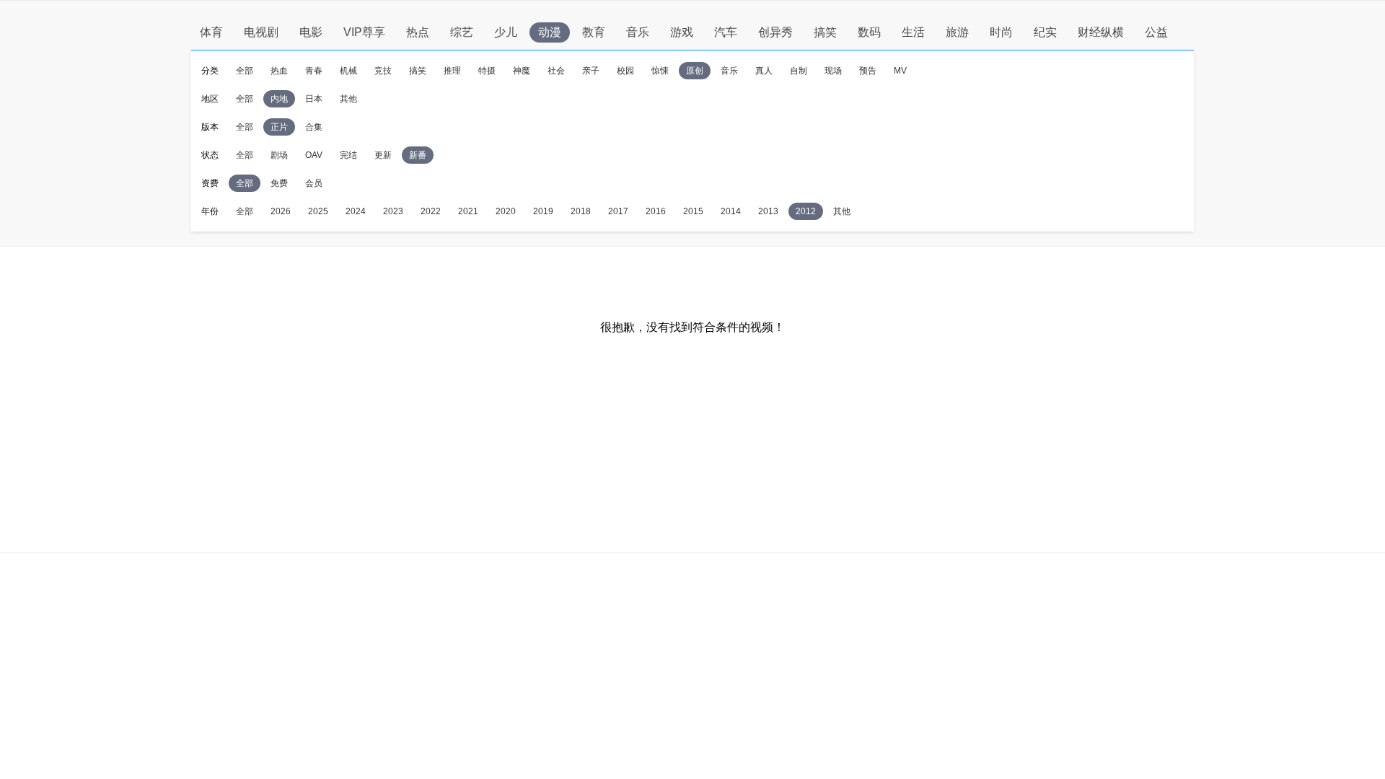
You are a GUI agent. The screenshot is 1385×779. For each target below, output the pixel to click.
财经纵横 (1101, 32)
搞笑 (825, 32)
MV (900, 71)
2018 (581, 211)
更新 (383, 155)
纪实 (1045, 32)
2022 (431, 211)
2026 (281, 211)
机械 (348, 71)
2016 (656, 211)
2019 (543, 211)
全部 (244, 71)
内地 (279, 99)
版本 (210, 127)
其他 (348, 99)
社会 (556, 71)
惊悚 (660, 71)
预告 (867, 71)
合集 (313, 127)
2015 (693, 211)
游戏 (681, 32)
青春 (313, 71)
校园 (625, 71)
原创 (694, 71)
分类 (210, 71)
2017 (618, 211)
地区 (210, 99)
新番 (417, 155)
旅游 (957, 32)
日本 (313, 99)
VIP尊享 (364, 32)
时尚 (1001, 32)
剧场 (279, 155)
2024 (356, 211)
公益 (1156, 32)
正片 (279, 127)
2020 (506, 211)
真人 (764, 71)
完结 (348, 155)
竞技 (383, 71)
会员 (313, 183)
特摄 (487, 71)
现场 (833, 71)
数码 (869, 32)
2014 (731, 211)
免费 (279, 183)
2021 (468, 211)
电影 (310, 32)
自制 (798, 71)
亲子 (590, 71)
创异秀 (775, 32)
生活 (913, 32)
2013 (768, 211)
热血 (279, 71)
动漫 (549, 32)
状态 (210, 155)
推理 (452, 71)
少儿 (505, 32)
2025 (318, 211)
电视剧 (261, 32)
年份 (210, 211)
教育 (593, 32)
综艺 (461, 32)
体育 (211, 32)
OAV (313, 155)
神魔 (521, 71)
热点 (417, 32)
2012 (806, 211)
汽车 (725, 32)
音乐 (637, 32)
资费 (210, 183)
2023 (393, 211)
